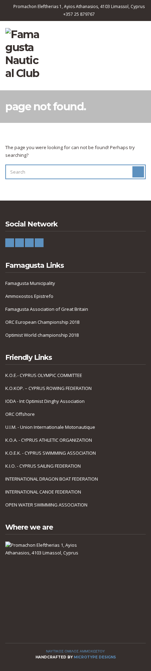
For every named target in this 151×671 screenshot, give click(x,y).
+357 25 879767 (79, 14)
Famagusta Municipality (30, 283)
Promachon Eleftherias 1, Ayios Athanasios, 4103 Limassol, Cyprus (79, 6)
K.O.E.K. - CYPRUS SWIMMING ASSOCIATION (50, 453)
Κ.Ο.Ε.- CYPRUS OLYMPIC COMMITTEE (43, 375)
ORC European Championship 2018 (42, 322)
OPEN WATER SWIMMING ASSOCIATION (46, 505)
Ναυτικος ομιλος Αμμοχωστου (75, 651)
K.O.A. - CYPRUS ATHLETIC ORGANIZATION (48, 440)
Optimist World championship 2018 (42, 335)
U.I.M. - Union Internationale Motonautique (50, 427)
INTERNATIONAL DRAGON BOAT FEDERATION (51, 479)
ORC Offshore (20, 414)
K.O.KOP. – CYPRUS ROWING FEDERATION (48, 388)
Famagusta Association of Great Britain (46, 309)
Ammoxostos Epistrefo (29, 296)
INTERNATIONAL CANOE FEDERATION (43, 492)
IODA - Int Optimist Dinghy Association (45, 401)
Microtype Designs (95, 657)
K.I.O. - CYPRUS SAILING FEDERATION (43, 466)
